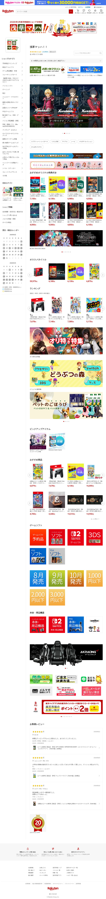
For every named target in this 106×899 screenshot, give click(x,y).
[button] (99, 7)
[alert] (66, 61)
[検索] (71, 11)
